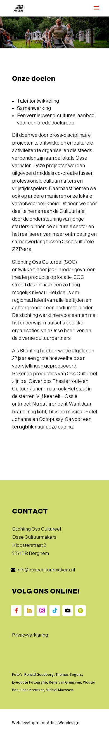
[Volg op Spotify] (80, 610)
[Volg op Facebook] (16, 610)
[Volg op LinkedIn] (29, 610)
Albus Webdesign (63, 722)
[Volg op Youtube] (67, 610)
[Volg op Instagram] (42, 610)
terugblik (23, 427)
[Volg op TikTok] (54, 610)
